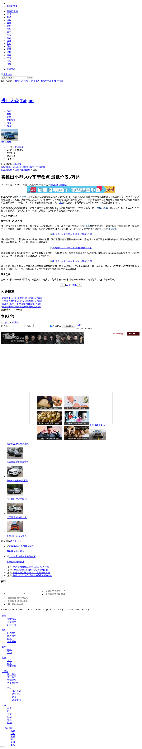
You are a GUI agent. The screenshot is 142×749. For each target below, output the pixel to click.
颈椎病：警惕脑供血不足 (77, 423)
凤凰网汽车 (6, 169)
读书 (9, 40)
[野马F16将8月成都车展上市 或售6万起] (15, 476)
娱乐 (9, 20)
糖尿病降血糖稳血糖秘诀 (49, 408)
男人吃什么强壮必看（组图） (49, 423)
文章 (9, 117)
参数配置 (11, 120)
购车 (4, 646)
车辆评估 (11, 680)
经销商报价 (29, 167)
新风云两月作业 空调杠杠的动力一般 (31, 567)
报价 (9, 123)
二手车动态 (12, 683)
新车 (17, 169)
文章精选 (11, 619)
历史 (9, 46)
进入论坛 (17, 167)
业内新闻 (16, 691)
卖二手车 (11, 677)
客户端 (8, 728)
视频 (9, 52)
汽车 (9, 29)
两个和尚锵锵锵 (15, 604)
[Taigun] (9, 140)
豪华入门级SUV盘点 (17, 536)
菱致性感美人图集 (15, 551)
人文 (9, 660)
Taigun (27, 100)
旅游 (9, 37)
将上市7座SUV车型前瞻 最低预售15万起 (21, 303)
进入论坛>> (15, 541)
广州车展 (33, 81)
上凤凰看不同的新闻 (55, 594)
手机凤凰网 (12, 11)
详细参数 (40, 167)
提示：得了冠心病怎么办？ (77, 408)
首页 (4, 616)
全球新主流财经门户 (55, 591)
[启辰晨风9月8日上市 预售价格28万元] (15, 513)
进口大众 (10, 100)
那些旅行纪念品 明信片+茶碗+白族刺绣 (32, 575)
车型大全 (11, 622)
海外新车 (11, 636)
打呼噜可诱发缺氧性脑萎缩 (77, 438)
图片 (9, 114)
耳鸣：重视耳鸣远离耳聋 (49, 438)
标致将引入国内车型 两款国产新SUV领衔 (22, 298)
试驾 (9, 649)
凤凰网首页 (12, 6)
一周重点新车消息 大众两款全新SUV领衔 (22, 301)
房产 (9, 32)
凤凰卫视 (11, 69)
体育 (9, 23)
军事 (9, 49)
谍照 (9, 638)
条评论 (63, 184)
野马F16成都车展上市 (17, 480)
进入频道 (6, 167)
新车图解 (11, 641)
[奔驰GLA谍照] (71, 234)
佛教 (9, 64)
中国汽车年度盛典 (47, 81)
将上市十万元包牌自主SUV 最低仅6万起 (21, 306)
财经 (9, 17)
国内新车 (25, 169)
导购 (9, 652)
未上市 (17, 164)
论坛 (9, 61)
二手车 (5, 671)
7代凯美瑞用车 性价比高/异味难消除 (31, 569)
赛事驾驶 (11, 666)
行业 (9, 688)
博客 (9, 55)
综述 (9, 111)
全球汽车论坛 (21, 81)
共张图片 (6, 142)
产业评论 (16, 694)
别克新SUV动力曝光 (17, 499)
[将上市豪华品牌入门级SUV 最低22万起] (15, 531)
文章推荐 (93, 425)
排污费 (60, 81)
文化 (9, 43)
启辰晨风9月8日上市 (17, 517)
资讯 (9, 14)
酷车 (9, 663)
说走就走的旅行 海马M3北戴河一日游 (31, 572)
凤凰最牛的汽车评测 (18, 601)
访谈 (14, 697)
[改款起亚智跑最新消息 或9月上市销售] (97, 439)
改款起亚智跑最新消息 (18, 443)
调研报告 (16, 700)
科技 (9, 35)
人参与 (54, 184)
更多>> (101, 425)
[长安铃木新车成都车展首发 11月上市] (15, 458)
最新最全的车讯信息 (18, 598)
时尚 (9, 26)
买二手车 (11, 674)
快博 (9, 58)
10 (76, 285)
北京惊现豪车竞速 (15, 561)
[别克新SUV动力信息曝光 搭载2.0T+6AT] (15, 495)
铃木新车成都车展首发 (18, 462)
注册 (79, 325)
